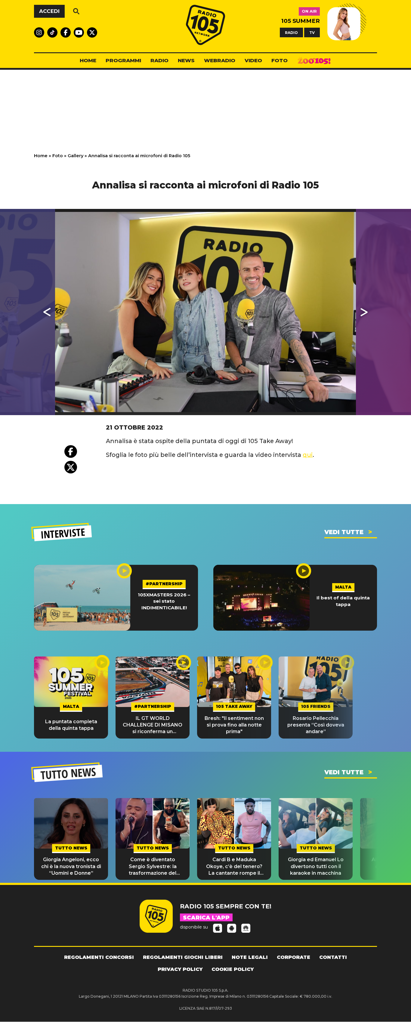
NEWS (186, 60)
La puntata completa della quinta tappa (71, 725)
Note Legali (250, 957)
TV (312, 32)
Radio (159, 60)
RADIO (291, 32)
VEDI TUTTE (343, 532)
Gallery (75, 155)
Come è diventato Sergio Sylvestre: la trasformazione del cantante (153, 867)
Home (41, 155)
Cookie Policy (233, 969)
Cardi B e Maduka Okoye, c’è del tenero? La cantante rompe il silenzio (234, 867)
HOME (88, 60)
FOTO (279, 60)
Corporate (293, 957)
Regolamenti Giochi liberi (183, 957)
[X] (70, 467)
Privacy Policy (180, 969)
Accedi (49, 11)
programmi (123, 60)
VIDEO (253, 60)
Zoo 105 (314, 61)
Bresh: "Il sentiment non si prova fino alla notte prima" (234, 725)
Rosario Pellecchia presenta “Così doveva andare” (315, 725)
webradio (219, 60)
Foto (57, 155)
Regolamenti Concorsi (99, 957)
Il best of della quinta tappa (343, 601)
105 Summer (300, 20)
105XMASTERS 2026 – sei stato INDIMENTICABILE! (164, 601)
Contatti (333, 957)
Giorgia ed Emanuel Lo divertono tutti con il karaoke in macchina (316, 866)
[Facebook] (70, 451)
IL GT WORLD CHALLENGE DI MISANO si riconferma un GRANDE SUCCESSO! (152, 725)
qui (308, 454)
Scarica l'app (206, 917)
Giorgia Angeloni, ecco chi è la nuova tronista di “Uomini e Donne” (71, 866)
